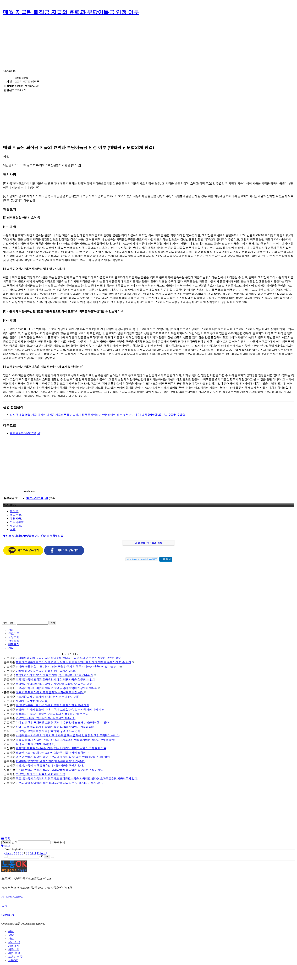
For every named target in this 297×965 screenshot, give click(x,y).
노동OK (13, 960)
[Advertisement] (148, 44)
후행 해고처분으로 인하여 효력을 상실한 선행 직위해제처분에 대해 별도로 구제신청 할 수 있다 (73, 662)
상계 (12, 529)
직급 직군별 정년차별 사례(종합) (35, 744)
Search (6, 842)
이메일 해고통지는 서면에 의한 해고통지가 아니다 (46, 670)
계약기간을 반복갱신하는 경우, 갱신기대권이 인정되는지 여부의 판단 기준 (61, 748)
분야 (11, 931)
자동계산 (13, 945)
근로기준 (13, 633)
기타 (11, 647)
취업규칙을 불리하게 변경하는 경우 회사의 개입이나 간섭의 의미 (55, 726)
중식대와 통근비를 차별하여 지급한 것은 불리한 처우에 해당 (52, 705)
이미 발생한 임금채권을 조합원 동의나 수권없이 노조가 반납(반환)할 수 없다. (62, 722)
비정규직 (13, 644)
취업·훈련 (14, 953)
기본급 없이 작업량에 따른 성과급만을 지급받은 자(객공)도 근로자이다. (59, 782)
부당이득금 (17, 525)
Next (43, 853)
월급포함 (15, 514)
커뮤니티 (13, 949)
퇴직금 (14, 511)
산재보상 (13, 640)
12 (38, 853)
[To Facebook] (64, 554)
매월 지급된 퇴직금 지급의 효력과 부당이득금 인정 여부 (71, 12)
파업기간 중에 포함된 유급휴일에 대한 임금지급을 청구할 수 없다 (55, 679)
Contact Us (7, 914)
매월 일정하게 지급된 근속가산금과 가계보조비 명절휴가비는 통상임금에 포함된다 (66, 739)
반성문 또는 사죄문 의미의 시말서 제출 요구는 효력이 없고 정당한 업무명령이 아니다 (67, 735)
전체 (11, 629)
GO (47, 856)
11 (35, 853)
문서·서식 (14, 942)
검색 (53, 623)
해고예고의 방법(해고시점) (32, 701)
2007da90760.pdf (37, 498)
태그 (7, 845)
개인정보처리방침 (12, 896)
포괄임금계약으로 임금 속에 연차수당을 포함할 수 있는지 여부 (54, 683)
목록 (7, 838)
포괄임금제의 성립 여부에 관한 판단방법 (40, 774)
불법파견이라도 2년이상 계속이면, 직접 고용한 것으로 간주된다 (54, 675)
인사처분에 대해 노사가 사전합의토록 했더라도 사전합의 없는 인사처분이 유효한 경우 (68, 657)
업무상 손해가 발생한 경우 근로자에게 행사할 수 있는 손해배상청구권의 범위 (63, 756)
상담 (11, 934)
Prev (8, 853)
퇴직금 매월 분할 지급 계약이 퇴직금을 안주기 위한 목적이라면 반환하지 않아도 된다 (67, 666)
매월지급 (15, 518)
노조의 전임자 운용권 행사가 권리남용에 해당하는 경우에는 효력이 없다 (60, 769)
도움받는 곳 (15, 956)
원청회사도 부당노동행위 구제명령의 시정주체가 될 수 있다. (52, 713)
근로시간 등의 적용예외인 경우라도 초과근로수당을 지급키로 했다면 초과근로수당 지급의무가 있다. (77, 778)
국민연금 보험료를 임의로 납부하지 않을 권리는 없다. (48, 731)
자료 (11, 938)
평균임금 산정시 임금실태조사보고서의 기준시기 (45, 718)
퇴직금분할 (17, 522)
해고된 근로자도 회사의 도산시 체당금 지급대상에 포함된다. (52, 752)
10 (31, 853)
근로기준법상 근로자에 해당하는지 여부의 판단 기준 (48, 696)
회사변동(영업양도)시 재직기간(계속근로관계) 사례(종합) (50, 761)
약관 (4, 905)
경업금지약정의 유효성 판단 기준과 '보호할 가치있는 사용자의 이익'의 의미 (61, 709)
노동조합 (13, 637)
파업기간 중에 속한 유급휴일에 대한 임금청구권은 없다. (50, 765)
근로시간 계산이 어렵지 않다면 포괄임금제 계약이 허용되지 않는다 (56, 688)
